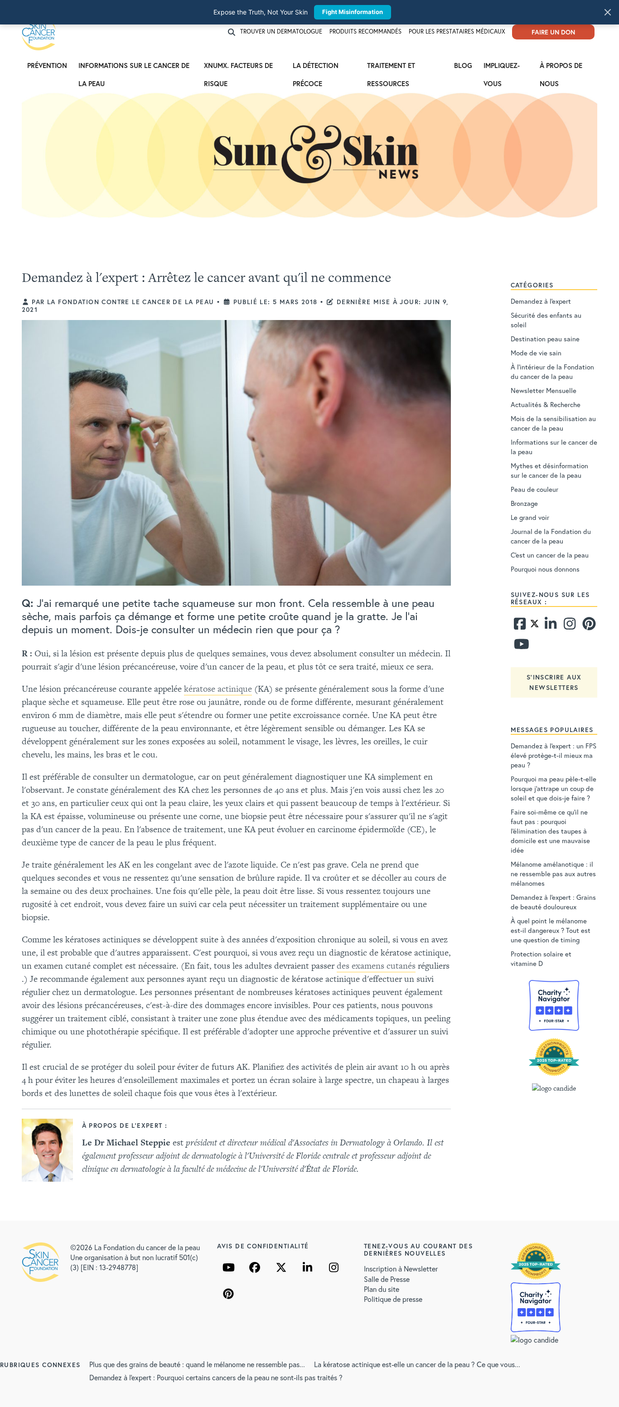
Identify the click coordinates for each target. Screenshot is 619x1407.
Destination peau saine (545, 338)
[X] (281, 1267)
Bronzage (524, 503)
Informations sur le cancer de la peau (133, 67)
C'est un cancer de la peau (550, 554)
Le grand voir (530, 517)
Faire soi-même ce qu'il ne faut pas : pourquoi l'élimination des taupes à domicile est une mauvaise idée (550, 830)
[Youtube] (519, 646)
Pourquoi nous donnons (545, 568)
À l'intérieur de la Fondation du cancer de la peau (552, 371)
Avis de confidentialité (263, 1246)
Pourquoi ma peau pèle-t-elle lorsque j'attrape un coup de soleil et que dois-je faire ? (553, 788)
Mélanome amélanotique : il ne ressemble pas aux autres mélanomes (553, 873)
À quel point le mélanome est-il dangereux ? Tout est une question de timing (550, 930)
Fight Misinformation (352, 11)
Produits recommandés (365, 31)
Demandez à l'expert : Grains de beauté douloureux (553, 902)
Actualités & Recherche (545, 404)
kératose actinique (218, 689)
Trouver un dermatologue (281, 31)
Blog (463, 65)
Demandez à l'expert (541, 301)
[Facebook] (519, 626)
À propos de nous (561, 67)
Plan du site (381, 1289)
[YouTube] (228, 1267)
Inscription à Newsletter (401, 1268)
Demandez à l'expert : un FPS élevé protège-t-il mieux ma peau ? (553, 755)
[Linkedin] (550, 626)
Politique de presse (393, 1299)
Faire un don (553, 32)
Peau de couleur (534, 489)
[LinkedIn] (307, 1267)
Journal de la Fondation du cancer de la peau (551, 536)
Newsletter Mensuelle (543, 390)
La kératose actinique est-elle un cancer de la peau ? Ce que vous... (417, 1364)
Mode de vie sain (536, 352)
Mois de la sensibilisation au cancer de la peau (553, 423)
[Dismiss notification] (608, 12)
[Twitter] (534, 626)
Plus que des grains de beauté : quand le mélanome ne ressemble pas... (197, 1364)
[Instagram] (568, 626)
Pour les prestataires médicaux (457, 31)
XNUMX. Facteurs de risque (238, 67)
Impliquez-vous (502, 67)
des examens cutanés (376, 966)
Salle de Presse (387, 1279)
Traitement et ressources (391, 67)
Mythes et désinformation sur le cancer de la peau (549, 470)
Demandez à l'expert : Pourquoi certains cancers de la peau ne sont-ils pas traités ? (216, 1377)
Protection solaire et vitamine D (541, 958)
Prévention (47, 65)
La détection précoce (316, 67)
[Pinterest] (587, 626)
